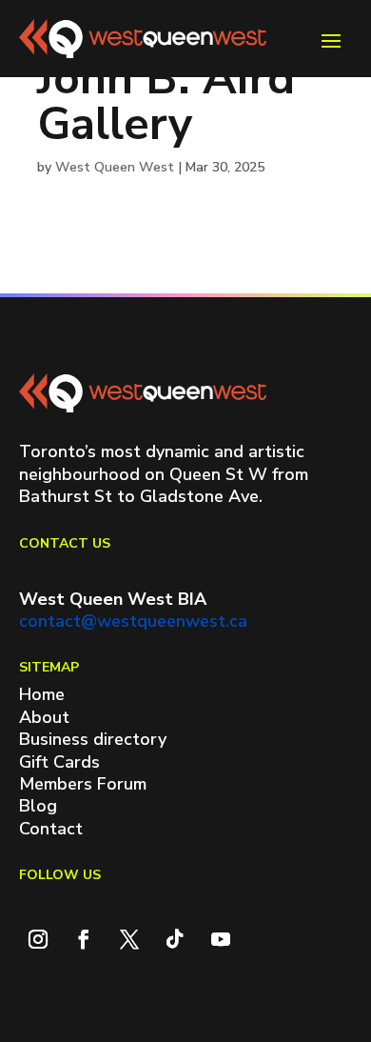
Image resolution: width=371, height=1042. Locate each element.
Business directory (92, 739)
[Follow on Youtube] (221, 939)
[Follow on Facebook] (84, 939)
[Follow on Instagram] (38, 939)
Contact (51, 828)
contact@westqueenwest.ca (133, 621)
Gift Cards (59, 762)
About (44, 717)
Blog (38, 805)
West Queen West (114, 167)
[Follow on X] (129, 939)
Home (42, 694)
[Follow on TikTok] (175, 939)
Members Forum (82, 783)
